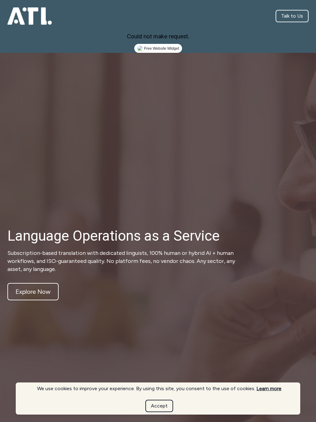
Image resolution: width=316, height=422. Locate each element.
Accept (159, 406)
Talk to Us (292, 16)
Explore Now (33, 291)
